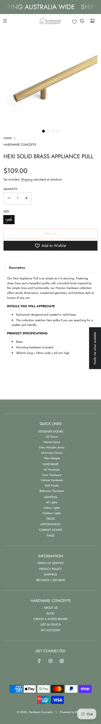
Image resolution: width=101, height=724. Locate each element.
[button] (43, 131)
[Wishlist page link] (74, 21)
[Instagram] (50, 661)
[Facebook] (39, 661)
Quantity (10, 189)
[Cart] (92, 21)
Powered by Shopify (72, 712)
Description (17, 267)
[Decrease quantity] (9, 198)
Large (8, 219)
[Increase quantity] (26, 198)
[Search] (82, 21)
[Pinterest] (62, 661)
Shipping (26, 179)
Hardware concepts (20, 144)
